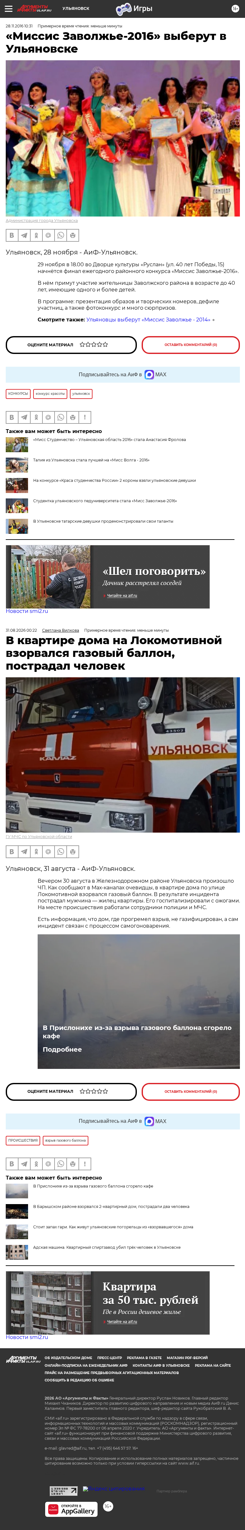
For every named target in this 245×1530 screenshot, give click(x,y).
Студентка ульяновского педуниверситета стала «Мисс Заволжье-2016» (105, 500)
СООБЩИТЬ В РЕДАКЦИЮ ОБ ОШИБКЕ (79, 1380)
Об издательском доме (68, 1358)
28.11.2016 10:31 (19, 26)
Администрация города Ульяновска (42, 220)
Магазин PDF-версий (187, 1358)
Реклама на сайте (213, 1366)
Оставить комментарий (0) (191, 345)
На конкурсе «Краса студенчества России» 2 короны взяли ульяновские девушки (114, 480)
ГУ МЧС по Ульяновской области (39, 836)
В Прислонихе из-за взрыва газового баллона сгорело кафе (137, 1032)
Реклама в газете (144, 1358)
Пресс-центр (109, 1358)
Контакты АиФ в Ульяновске (161, 1366)
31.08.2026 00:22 (21, 630)
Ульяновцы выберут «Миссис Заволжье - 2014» (148, 320)
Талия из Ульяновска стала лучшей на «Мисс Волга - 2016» (91, 460)
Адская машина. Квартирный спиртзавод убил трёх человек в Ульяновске (107, 1247)
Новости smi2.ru (27, 611)
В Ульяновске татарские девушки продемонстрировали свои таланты (103, 521)
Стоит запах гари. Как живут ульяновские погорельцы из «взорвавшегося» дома (113, 1227)
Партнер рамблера (172, 1491)
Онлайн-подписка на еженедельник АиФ (86, 1366)
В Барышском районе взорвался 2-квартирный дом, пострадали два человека (111, 1206)
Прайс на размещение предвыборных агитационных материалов (112, 1373)
